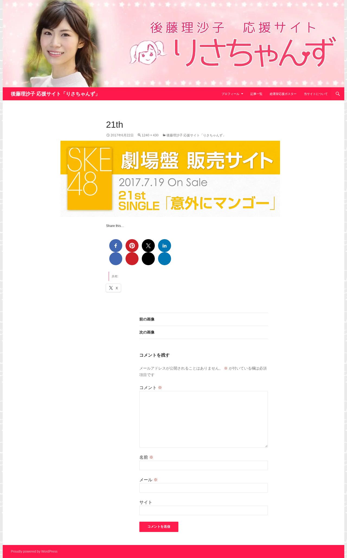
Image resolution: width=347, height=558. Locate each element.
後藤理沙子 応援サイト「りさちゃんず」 (55, 94)
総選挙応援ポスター (283, 93)
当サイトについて (316, 93)
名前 (146, 457)
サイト (145, 502)
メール (148, 479)
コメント (150, 387)
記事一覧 (256, 93)
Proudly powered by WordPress (34, 551)
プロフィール (230, 93)
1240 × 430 (150, 135)
